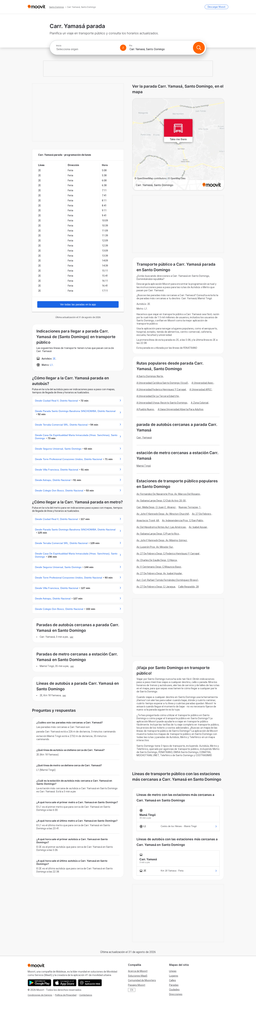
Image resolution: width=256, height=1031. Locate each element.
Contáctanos (85, 995)
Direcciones (175, 994)
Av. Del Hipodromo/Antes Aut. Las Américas (161, 527)
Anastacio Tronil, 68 (148, 520)
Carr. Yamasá (144, 437)
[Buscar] (199, 48)
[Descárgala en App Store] (64, 982)
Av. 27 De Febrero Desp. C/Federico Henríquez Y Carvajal (168, 553)
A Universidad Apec (202, 382)
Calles (172, 980)
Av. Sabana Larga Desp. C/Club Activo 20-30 (161, 500)
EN (131, 989)
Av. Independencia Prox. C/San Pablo (182, 520)
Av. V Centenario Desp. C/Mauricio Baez (159, 566)
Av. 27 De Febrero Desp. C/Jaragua (156, 586)
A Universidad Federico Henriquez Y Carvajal (161, 389)
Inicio (58, 46)
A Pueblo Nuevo (145, 409)
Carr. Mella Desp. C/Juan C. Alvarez (156, 507)
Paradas (174, 985)
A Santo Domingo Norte (150, 376)
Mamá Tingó (144, 465)
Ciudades (174, 989)
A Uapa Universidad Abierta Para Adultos (181, 409)
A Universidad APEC (200, 389)
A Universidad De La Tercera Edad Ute (158, 396)
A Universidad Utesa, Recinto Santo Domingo (162, 402)
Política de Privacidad (65, 995)
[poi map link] (178, 144)
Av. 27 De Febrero (201, 513)
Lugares (173, 975)
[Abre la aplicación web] (90, 982)
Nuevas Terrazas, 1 (190, 507)
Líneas (172, 971)
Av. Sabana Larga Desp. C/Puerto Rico (158, 533)
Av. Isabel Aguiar (198, 527)
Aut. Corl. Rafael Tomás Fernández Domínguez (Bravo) (167, 580)
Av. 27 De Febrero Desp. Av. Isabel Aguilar (159, 573)
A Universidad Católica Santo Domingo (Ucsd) (162, 382)
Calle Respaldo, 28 (188, 586)
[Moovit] (36, 7)
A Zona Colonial (199, 402)
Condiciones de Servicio (40, 995)
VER (71, 636)
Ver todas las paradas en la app (78, 304)
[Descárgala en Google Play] (39, 982)
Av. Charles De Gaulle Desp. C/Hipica (157, 560)
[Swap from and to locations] (123, 48)
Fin (130, 46)
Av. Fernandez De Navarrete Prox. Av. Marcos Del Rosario (168, 494)
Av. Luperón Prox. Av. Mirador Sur (155, 547)
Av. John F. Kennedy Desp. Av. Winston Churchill (163, 513)
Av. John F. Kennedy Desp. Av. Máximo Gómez (162, 540)
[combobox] (86, 49)
